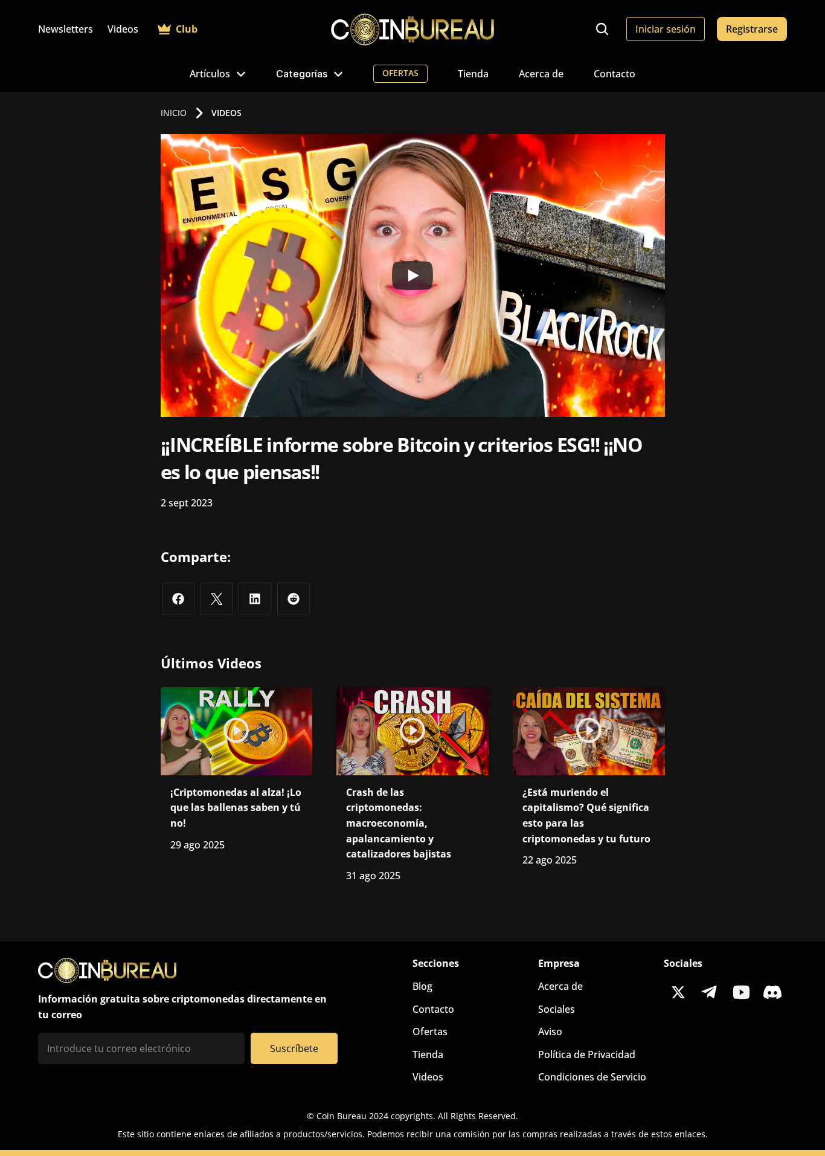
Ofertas (430, 1031)
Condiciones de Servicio (592, 1076)
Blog (422, 986)
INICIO (174, 112)
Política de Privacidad (586, 1054)
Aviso (550, 1031)
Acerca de (541, 73)
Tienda (473, 73)
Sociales (556, 1009)
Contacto (614, 73)
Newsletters (65, 29)
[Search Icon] (602, 29)
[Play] (412, 275)
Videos (123, 29)
